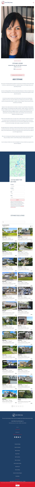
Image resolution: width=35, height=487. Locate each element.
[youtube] (18, 437)
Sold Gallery (17, 476)
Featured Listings (17, 444)
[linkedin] (16, 437)
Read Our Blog (17, 469)
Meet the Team (17, 450)
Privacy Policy (17, 479)
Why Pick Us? (17, 466)
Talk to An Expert (17, 460)
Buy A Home (17, 453)
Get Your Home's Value (17, 463)
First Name (12, 184)
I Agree (17, 485)
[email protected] (18, 69)
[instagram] (20, 437)
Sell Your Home (17, 456)
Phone (11, 195)
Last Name (12, 188)
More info (19, 483)
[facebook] (14, 437)
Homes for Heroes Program (17, 472)
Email (11, 191)
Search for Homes (17, 447)
